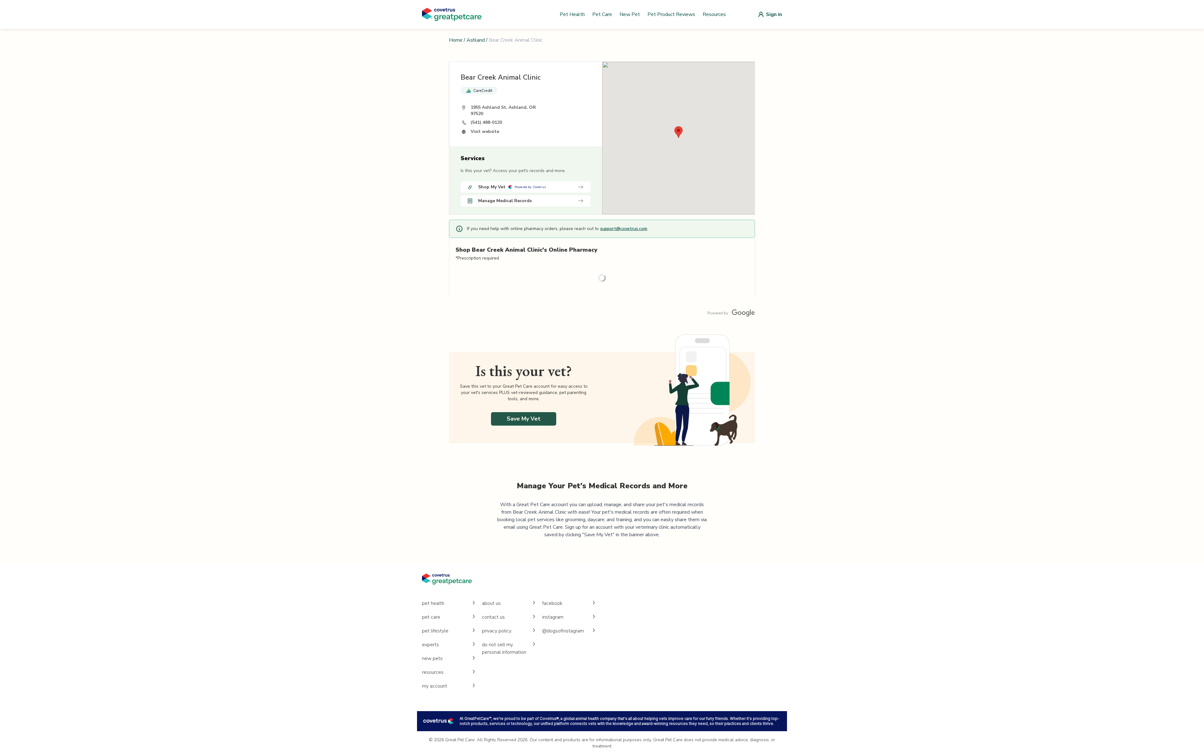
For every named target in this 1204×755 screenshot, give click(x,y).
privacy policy (496, 630)
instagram (552, 617)
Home (455, 40)
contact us (493, 617)
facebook (552, 603)
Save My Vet (524, 418)
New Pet (630, 14)
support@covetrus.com (623, 229)
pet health (433, 603)
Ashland (476, 40)
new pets (432, 658)
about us (491, 603)
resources (433, 672)
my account (434, 686)
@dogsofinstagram (563, 630)
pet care (431, 617)
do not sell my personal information (504, 648)
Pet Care (602, 14)
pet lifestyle (435, 630)
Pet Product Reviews (671, 14)
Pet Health (572, 14)
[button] (678, 132)
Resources (714, 14)
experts (430, 644)
